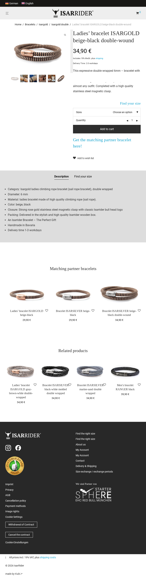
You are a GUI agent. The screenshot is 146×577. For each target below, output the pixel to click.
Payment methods (15, 506)
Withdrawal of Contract (21, 524)
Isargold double (60, 24)
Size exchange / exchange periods (94, 471)
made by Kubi (12, 573)
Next (66, 51)
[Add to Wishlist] (46, 310)
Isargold (43, 24)
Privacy (9, 489)
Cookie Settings (13, 516)
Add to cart (107, 129)
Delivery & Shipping (86, 466)
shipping (99, 58)
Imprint (9, 484)
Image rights (12, 511)
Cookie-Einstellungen (16, 542)
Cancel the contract (19, 534)
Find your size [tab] (83, 176)
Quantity (81, 120)
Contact (80, 460)
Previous (11, 51)
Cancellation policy (15, 500)
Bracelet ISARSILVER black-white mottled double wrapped (55, 389)
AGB (7, 495)
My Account (82, 449)
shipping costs (48, 557)
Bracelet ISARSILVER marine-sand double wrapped (90, 389)
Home (18, 24)
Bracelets (30, 24)
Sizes (79, 112)
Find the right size (85, 433)
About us (81, 444)
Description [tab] (61, 176)
